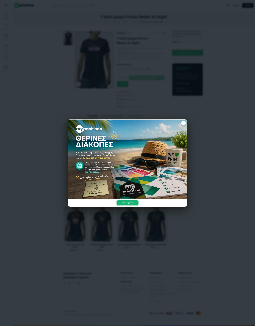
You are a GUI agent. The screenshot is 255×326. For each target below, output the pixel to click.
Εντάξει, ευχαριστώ (127, 203)
